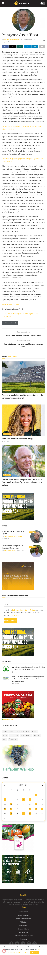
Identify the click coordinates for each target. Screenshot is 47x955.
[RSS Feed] (35, 943)
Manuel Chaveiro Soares (12, 39)
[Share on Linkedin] (34, 46)
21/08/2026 (6, 442)
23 (42, 809)
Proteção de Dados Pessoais (23, 936)
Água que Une (13, 739)
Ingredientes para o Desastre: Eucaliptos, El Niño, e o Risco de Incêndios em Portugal (28, 668)
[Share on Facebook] (5, 46)
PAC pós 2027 (14, 735)
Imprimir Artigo (9, 323)
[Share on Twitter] (12, 46)
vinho (4, 739)
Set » (42, 785)
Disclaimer (23, 939)
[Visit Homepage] (22, 3)
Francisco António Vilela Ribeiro (13, 536)
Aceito (34, 952)
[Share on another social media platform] (42, 46)
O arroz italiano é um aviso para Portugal (18, 438)
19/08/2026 (16, 684)
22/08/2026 (6, 401)
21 (29, 809)
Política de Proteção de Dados (23, 610)
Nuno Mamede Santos (10, 550)
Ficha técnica (23, 932)
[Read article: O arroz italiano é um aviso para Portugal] (23, 420)
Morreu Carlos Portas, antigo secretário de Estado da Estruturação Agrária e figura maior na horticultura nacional (22, 482)
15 (36, 804)
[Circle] (24, 943)
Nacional (6, 390)
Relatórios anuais (23, 915)
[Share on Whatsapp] (20, 46)
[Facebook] (12, 943)
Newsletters (23, 925)
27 (23, 813)
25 (11, 813)
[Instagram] (29, 943)
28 (29, 813)
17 (5, 809)
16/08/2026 (6, 539)
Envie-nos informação (23, 918)
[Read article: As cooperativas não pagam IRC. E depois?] (36, 536)
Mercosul (34, 731)
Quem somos (23, 912)
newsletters (14, 615)
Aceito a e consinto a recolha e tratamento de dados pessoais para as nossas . (23, 612)
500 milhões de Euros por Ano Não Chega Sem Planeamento (13, 546)
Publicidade (23, 922)
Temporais (37, 735)
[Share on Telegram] (27, 46)
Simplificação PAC (26, 735)
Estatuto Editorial (23, 929)
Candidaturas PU (8, 731)
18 (11, 809)
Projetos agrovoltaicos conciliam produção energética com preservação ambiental (22, 396)
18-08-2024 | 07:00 (29, 39)
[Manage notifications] (4, 951)
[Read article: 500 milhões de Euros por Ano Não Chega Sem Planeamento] (36, 551)
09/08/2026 (21, 550)
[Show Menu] (3, 3)
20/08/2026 (16, 672)
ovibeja (5, 735)
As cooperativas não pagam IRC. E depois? (13, 532)
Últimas (32, 532)
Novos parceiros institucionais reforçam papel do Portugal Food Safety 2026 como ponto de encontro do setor (28, 678)
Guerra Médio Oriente (22, 731)
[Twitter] (18, 943)
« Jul (4, 785)
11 (11, 804)
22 (36, 809)
